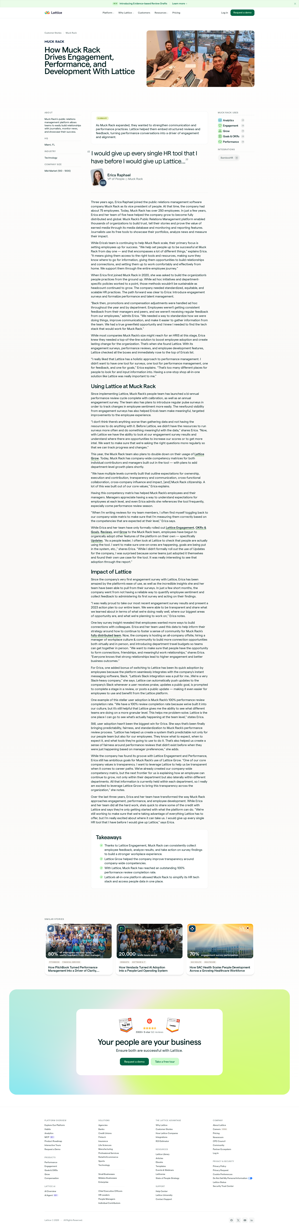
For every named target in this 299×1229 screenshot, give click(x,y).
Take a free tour (165, 1061)
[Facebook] (231, 1220)
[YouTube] (245, 1220)
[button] (295, 3)
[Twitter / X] (238, 1220)
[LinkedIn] (251, 1220)
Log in (224, 12)
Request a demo (242, 12)
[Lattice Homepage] (53, 13)
